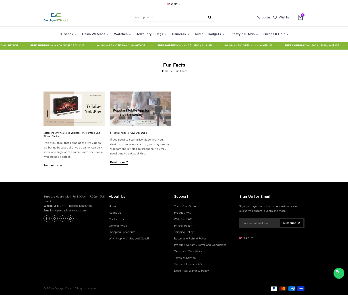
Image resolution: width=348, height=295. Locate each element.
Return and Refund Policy (190, 238)
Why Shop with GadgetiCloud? (129, 238)
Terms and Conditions (188, 251)
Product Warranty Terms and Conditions (200, 245)
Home (165, 71)
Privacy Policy (183, 225)
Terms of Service (185, 258)
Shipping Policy (184, 232)
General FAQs (118, 225)
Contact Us (116, 219)
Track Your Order (185, 206)
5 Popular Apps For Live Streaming (128, 132)
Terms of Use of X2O (188, 264)
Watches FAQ (183, 219)
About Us (115, 212)
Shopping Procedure (122, 232)
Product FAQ (182, 212)
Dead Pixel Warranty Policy (191, 270)
